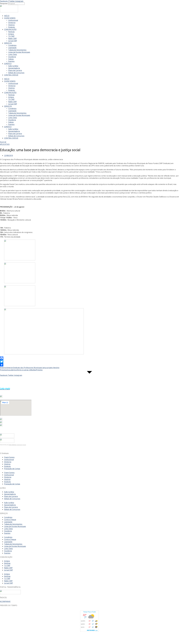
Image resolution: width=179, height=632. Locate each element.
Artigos (11, 34)
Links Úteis (12, 54)
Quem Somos (9, 457)
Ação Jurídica (13, 66)
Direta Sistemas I (12, 444)
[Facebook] (89, 358)
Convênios (12, 45)
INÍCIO (6, 16)
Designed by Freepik (21, 444)
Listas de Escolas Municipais (19, 52)
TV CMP (11, 36)
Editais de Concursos (16, 73)
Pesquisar (4, 3)
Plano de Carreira (15, 70)
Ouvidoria (12, 57)
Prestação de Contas (12, 469)
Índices (11, 59)
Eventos (11, 61)
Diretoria (11, 22)
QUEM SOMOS (9, 18)
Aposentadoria (14, 68)
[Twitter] (89, 361)
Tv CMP (7, 565)
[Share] (89, 364)
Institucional (13, 20)
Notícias (11, 32)
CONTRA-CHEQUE (11, 75)
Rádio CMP (12, 38)
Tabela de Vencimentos (17, 50)
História (11, 25)
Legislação (12, 47)
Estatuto (11, 27)
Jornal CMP (12, 41)
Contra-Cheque (10, 519)
